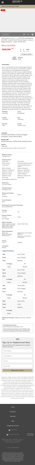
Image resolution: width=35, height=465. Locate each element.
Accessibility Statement (13, 440)
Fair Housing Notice (12, 442)
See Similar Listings (27, 54)
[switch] (24, 34)
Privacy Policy (18, 439)
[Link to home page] (17, 2)
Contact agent (5, 34)
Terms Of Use (6, 439)
